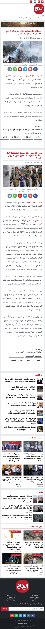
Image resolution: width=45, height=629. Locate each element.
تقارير (40, 492)
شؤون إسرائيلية (34, 597)
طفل (38, 360)
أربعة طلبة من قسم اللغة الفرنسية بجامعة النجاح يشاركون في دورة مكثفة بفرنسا (33, 457)
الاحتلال (27, 137)
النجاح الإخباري (39, 9)
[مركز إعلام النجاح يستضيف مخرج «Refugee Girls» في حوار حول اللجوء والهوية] (33, 470)
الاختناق (15, 137)
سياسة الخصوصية (22, 623)
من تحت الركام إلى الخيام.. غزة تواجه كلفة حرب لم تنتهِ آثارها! (33, 544)
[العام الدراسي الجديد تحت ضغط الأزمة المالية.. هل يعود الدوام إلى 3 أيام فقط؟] (33, 558)
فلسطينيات (34, 16)
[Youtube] (12, 615)
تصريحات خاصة (37, 526)
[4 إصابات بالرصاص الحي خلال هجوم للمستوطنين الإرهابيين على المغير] (40, 388)
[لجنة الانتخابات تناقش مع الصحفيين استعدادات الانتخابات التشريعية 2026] (40, 412)
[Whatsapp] (16, 615)
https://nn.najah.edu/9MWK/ (29, 352)
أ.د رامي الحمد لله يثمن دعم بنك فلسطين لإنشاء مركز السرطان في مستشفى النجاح (12, 457)
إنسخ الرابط (8, 129)
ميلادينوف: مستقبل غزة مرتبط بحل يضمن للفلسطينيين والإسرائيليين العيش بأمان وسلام (20, 421)
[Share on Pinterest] (20, 69)
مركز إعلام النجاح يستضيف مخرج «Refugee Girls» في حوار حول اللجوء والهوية (33, 481)
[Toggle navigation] (30, 1)
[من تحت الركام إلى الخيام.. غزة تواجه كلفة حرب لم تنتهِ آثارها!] (33, 535)
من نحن (29, 620)
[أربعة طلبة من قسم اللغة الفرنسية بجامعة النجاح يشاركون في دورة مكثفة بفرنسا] (33, 446)
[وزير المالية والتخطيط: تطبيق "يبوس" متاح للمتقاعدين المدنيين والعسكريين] (40, 404)
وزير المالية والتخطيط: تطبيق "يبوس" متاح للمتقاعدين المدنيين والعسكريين (20, 404)
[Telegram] (20, 615)
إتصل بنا (23, 620)
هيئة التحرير (17, 620)
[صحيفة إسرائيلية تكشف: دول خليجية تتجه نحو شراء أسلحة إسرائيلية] (40, 429)
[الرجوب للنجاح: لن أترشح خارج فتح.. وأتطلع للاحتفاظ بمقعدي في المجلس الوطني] (12, 558)
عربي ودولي (11, 597)
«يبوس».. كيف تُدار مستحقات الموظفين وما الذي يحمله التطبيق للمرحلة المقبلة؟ (12, 546)
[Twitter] (24, 615)
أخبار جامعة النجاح (35, 438)
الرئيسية (42, 16)
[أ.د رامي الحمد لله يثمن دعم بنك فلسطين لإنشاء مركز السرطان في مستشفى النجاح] (12, 446)
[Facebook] (33, 615)
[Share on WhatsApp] (15, 69)
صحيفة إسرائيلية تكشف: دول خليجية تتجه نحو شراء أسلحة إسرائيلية (20, 428)
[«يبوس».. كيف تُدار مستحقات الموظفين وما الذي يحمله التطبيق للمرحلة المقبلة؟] (12, 535)
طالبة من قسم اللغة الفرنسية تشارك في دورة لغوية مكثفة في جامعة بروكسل (12, 481)
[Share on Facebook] (35, 69)
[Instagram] (28, 615)
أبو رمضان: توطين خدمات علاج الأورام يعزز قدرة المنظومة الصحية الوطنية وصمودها (20, 380)
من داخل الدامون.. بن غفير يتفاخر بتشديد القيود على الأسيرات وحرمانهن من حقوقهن (17, 498)
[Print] (10, 69)
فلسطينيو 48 (11, 595)
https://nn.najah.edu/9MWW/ (29, 129)
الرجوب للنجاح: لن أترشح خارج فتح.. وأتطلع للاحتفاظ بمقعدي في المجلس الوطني (13, 569)
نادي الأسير (16, 360)
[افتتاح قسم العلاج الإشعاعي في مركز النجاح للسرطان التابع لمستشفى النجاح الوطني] (40, 396)
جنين (38, 137)
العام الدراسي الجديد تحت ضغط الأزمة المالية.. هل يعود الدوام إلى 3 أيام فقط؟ (33, 569)
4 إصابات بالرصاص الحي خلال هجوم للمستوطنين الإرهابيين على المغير (23, 388)
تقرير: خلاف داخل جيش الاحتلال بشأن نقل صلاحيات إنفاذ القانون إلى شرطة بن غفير (17, 508)
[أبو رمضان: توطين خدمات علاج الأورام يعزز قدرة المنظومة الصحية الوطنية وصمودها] (40, 381)
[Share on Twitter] (25, 69)
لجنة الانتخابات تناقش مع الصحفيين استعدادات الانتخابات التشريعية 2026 (22, 412)
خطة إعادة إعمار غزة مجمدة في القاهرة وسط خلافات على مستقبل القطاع (17, 516)
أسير (29, 360)
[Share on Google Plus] (30, 69)
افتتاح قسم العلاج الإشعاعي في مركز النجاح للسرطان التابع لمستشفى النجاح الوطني (19, 396)
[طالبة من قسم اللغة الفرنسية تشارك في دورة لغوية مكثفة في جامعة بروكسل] (12, 470)
